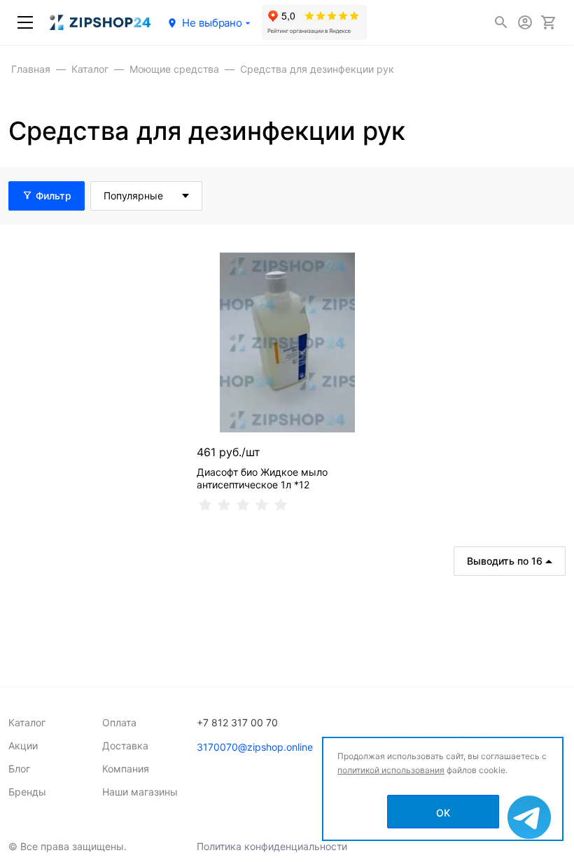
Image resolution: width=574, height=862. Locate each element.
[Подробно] (553, 196)
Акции (23, 745)
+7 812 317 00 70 (237, 722)
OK (443, 813)
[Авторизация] (525, 22)
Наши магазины (140, 792)
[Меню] (25, 22)
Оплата (119, 722)
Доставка (125, 745)
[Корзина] (548, 22)
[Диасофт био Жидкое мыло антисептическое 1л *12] (287, 342)
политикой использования (390, 770)
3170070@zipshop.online (255, 747)
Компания (125, 769)
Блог (19, 769)
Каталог (27, 722)
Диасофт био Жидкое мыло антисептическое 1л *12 (262, 478)
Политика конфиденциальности (272, 846)
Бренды (27, 792)
